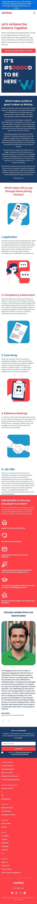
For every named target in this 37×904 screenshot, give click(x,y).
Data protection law (22, 752)
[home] (6, 13)
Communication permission (20, 754)
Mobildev (18, 2)
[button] (34, 13)
